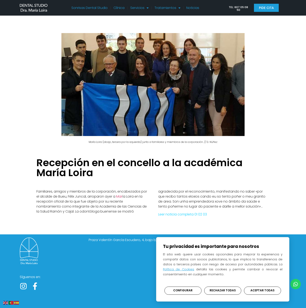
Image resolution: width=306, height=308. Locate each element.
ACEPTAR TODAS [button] (262, 290)
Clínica (118, 7)
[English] (6, 302)
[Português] (11, 302)
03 (205, 214)
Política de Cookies (178, 269)
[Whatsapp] (295, 284)
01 (195, 214)
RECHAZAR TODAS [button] (223, 290)
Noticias (192, 7)
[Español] (16, 302)
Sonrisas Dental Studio (89, 7)
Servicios (137, 7)
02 (199, 214)
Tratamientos (165, 7)
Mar (119, 196)
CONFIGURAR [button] (183, 290)
